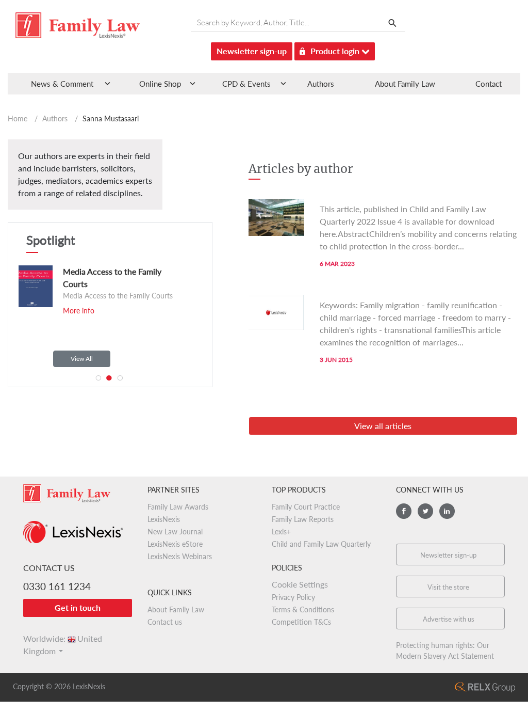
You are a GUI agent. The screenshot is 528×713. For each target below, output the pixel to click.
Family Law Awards (177, 506)
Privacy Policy (293, 597)
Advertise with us (448, 619)
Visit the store (448, 587)
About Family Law (405, 83)
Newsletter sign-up (252, 51)
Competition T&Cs (301, 621)
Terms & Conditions (303, 609)
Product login (335, 51)
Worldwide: (62, 638)
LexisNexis (163, 519)
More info (78, 310)
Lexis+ (281, 531)
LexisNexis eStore (175, 544)
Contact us (164, 621)
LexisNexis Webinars (179, 556)
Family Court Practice (306, 506)
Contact (488, 83)
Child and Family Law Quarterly (321, 544)
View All (82, 358)
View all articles (382, 426)
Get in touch (78, 607)
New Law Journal (175, 531)
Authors (320, 83)
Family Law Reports (303, 519)
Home (17, 118)
